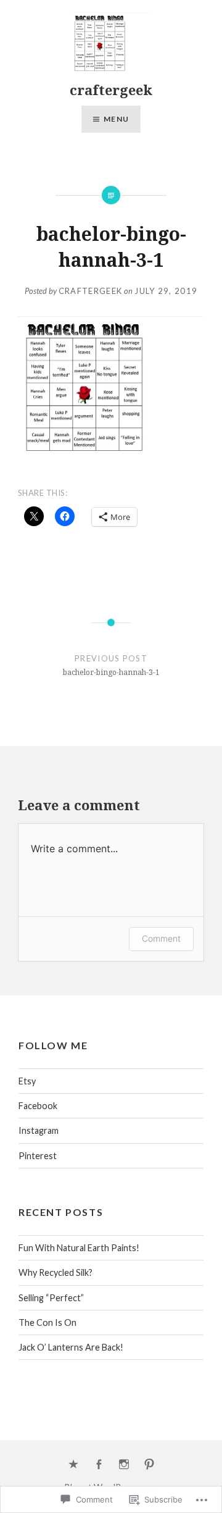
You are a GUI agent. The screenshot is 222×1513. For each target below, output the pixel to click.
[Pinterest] (149, 1465)
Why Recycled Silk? (55, 1272)
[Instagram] (124, 1465)
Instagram (38, 1130)
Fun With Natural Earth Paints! (78, 1248)
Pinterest (37, 1155)
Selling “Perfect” (51, 1298)
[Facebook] (98, 1465)
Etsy (27, 1081)
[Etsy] (73, 1465)
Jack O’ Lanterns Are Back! (70, 1347)
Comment (161, 938)
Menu (116, 119)
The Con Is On (47, 1322)
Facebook (37, 1105)
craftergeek (111, 89)
